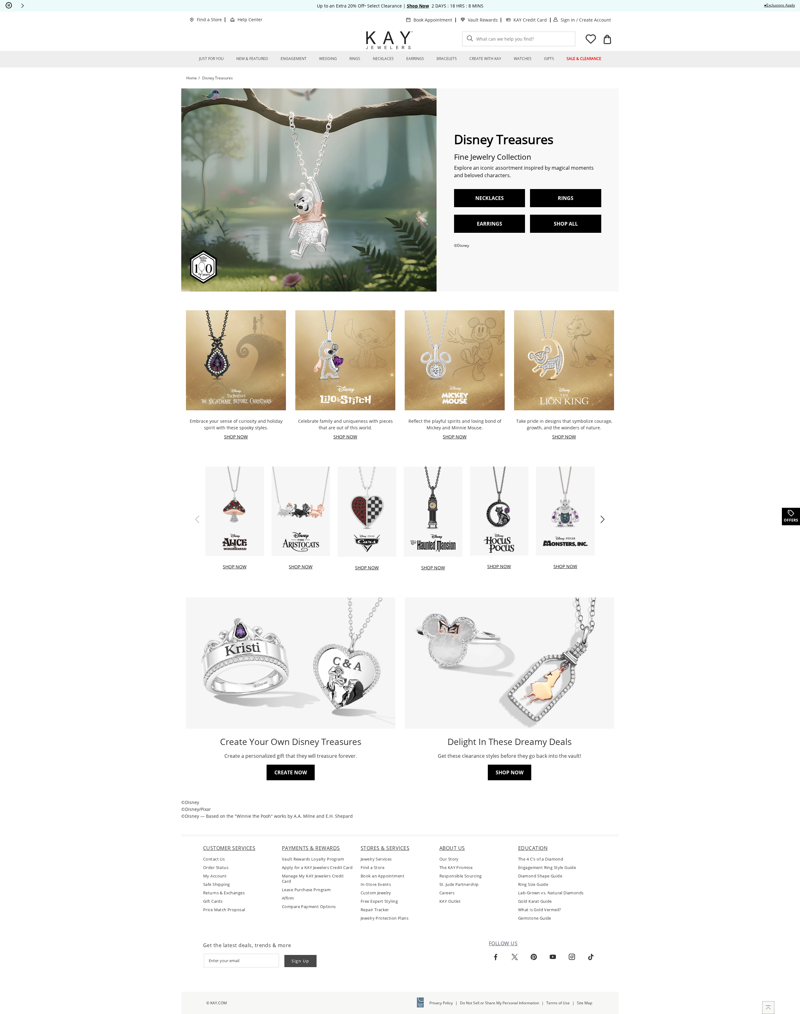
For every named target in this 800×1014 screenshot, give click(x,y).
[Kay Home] (389, 40)
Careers (446, 893)
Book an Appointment (382, 876)
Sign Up (300, 961)
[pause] (8, 5)
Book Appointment (432, 20)
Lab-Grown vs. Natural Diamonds (551, 893)
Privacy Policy (441, 1003)
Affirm (288, 898)
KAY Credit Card (530, 20)
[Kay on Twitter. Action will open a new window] (515, 957)
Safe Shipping (216, 884)
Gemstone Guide (534, 918)
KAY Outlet (450, 901)
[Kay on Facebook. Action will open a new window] (495, 957)
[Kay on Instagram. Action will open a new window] (572, 957)
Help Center (250, 19)
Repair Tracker (375, 909)
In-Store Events (376, 884)
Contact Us (214, 859)
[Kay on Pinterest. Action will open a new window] (534, 957)
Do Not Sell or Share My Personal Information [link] (499, 1003)
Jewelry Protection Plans (384, 918)
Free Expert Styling (379, 901)
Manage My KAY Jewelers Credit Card (313, 878)
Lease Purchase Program (306, 889)
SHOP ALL (566, 223)
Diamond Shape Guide (540, 876)
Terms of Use (558, 1003)
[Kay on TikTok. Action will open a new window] (591, 957)
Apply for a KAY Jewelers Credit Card (317, 867)
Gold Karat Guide (535, 901)
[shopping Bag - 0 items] (607, 39)
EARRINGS (489, 223)
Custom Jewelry (376, 893)
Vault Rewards (483, 20)
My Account (215, 876)
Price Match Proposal (224, 909)
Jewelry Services (376, 859)
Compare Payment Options (309, 906)
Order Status (215, 867)
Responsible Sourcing (460, 876)
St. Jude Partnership (458, 884)
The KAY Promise (455, 867)
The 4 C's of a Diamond (540, 859)
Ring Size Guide (533, 884)
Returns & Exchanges (224, 893)
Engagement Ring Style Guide (547, 867)
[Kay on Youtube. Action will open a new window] (553, 957)
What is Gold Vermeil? (539, 909)
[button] (22, 5)
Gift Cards (212, 901)
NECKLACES (489, 198)
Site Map (584, 1003)
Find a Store (209, 19)
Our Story (449, 859)
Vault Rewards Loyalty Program (313, 859)
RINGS (565, 198)
